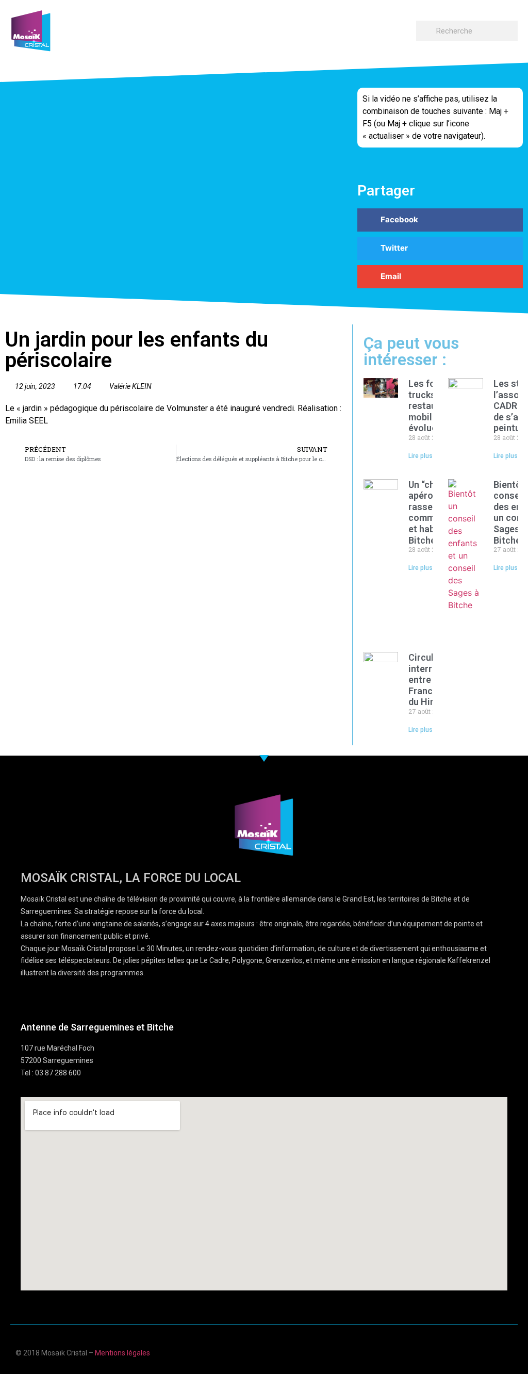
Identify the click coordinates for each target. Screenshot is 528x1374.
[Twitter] (488, 1351)
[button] (406, 28)
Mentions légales (122, 1353)
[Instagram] (509, 1351)
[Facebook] (448, 1351)
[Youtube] (468, 1351)
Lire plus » (422, 456)
